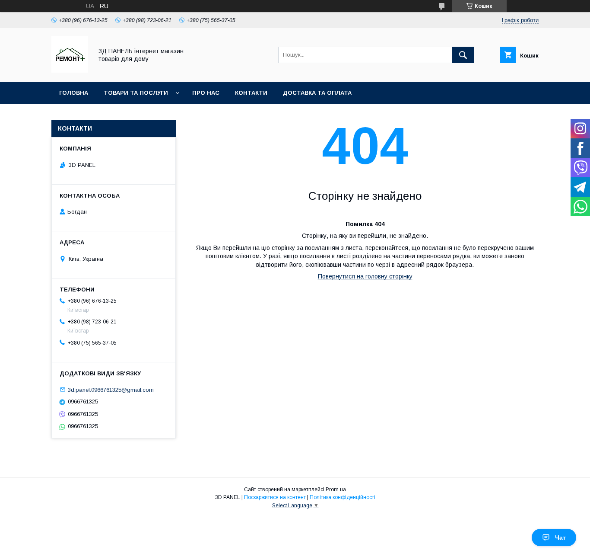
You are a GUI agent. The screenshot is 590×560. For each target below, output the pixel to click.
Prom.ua (336, 489)
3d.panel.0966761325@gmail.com (111, 389)
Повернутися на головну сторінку (365, 276)
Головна (73, 93)
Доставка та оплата (317, 93)
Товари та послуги (136, 93)
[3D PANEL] (69, 70)
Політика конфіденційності (342, 497)
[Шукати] (463, 55)
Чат (560, 537)
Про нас (205, 93)
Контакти (251, 93)
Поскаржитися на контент (275, 497)
